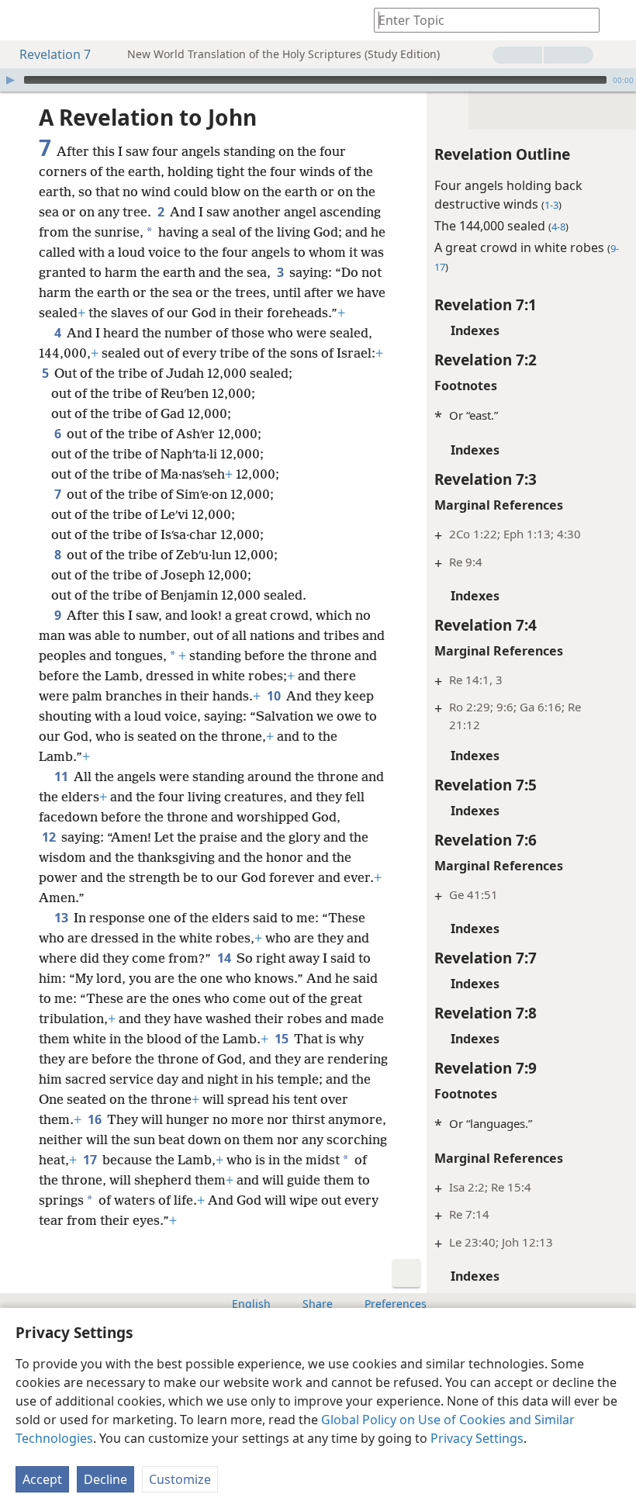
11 (62, 776)
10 (275, 695)
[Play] (10, 80)
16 (96, 1119)
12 (50, 837)
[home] (23, 20)
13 (62, 917)
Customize (180, 1479)
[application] (318, 80)
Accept (42, 1479)
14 (225, 958)
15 (283, 1038)
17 (91, 1159)
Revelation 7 (55, 54)
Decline (105, 1479)
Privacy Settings (477, 1438)
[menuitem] (23, 20)
